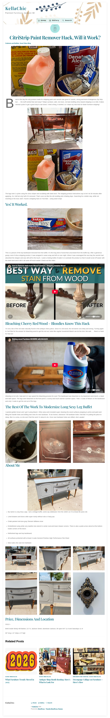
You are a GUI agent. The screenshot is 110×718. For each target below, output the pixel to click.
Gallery (55, 20)
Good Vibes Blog (25, 43)
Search (49, 703)
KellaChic (35, 706)
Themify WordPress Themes (54, 709)
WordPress (41, 709)
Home (43, 20)
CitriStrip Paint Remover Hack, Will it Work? (55, 37)
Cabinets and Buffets (12, 43)
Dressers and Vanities (80, 676)
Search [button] (68, 20)
